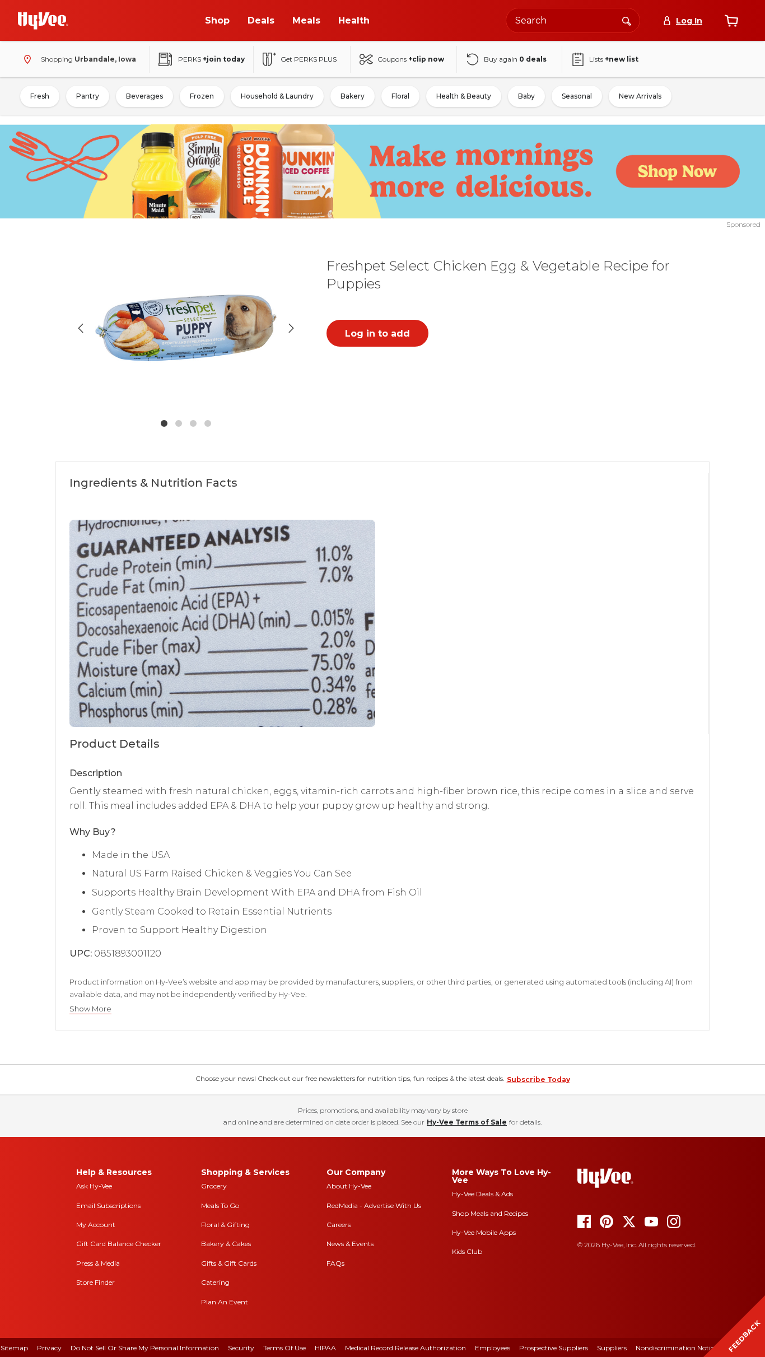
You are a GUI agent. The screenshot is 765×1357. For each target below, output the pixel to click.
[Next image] (291, 328)
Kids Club (467, 1251)
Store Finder (95, 1282)
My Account (95, 1224)
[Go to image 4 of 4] (207, 423)
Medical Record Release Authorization (405, 1348)
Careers (338, 1224)
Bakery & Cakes (226, 1243)
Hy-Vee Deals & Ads (482, 1194)
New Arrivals (640, 96)
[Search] (626, 20)
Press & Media (98, 1263)
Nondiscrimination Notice (676, 1348)
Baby (526, 96)
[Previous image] (80, 328)
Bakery (352, 96)
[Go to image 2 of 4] (178, 423)
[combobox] (573, 20)
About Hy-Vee (348, 1186)
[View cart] (731, 21)
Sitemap (14, 1348)
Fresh (39, 96)
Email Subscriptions (108, 1205)
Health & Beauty (463, 96)
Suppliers (612, 1348)
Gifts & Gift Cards (228, 1263)
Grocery (214, 1186)
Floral (400, 96)
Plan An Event (224, 1302)
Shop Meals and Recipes (490, 1213)
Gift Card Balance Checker (118, 1243)
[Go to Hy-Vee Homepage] (43, 21)
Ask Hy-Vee (94, 1186)
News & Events (350, 1243)
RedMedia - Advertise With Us (373, 1205)
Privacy (49, 1348)
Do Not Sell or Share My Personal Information (145, 1348)
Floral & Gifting (225, 1224)
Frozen (202, 96)
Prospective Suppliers (553, 1348)
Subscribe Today (538, 1079)
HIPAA (325, 1348)
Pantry (87, 96)
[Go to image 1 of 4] (164, 423)
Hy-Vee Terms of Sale (467, 1122)
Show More (90, 1009)
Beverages (144, 96)
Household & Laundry (277, 96)
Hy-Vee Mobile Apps (484, 1232)
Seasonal (577, 96)
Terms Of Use (284, 1348)
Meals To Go (220, 1205)
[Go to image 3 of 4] (193, 423)
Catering (215, 1282)
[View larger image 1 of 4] (185, 328)
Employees (492, 1348)
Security (241, 1348)
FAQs (335, 1263)
